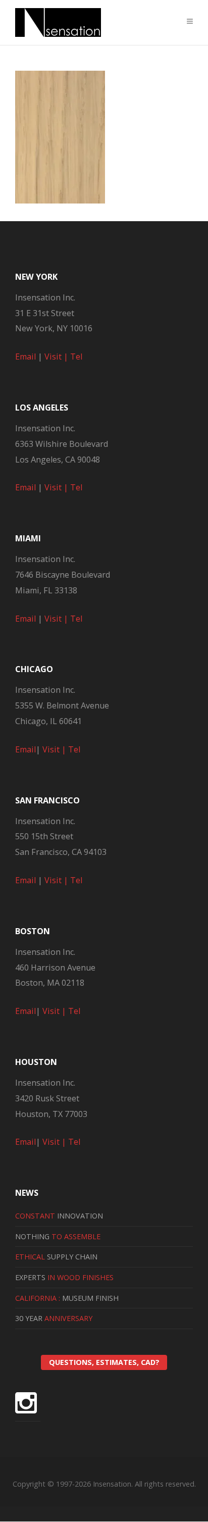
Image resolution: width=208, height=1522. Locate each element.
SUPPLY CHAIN (56, 1256)
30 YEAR (53, 1318)
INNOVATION (59, 1216)
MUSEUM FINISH (67, 1298)
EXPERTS (64, 1277)
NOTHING (57, 1236)
